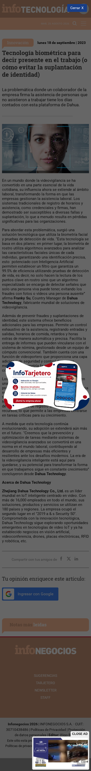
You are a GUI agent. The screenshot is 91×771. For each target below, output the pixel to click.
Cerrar (75, 8)
